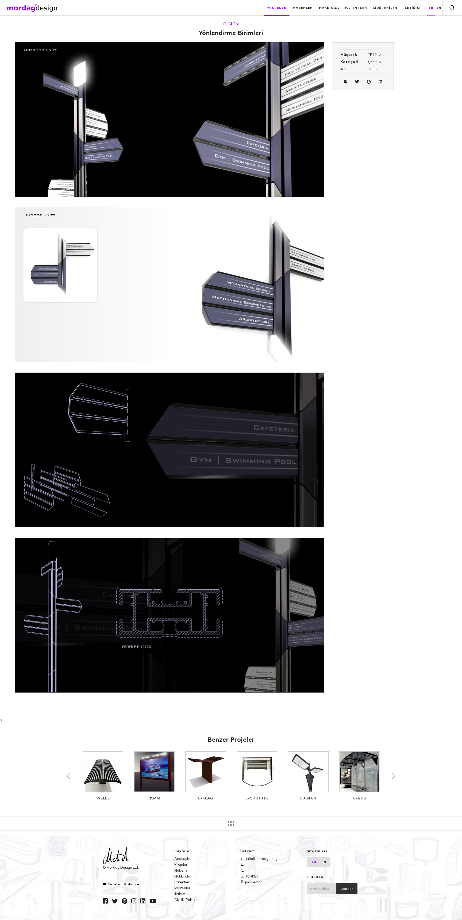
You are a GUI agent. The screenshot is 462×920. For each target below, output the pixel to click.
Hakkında (182, 876)
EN (439, 8)
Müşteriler (182, 888)
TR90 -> (374, 54)
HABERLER (303, 8)
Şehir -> (374, 62)
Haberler (181, 870)
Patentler (182, 882)
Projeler (180, 864)
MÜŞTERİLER (385, 8)
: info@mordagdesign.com (265, 858)
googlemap (253, 882)
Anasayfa (182, 858)
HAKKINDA (329, 8)
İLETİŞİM (411, 8)
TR (431, 8)
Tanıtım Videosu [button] (123, 884)
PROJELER (277, 8)
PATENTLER (356, 8)
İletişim (179, 894)
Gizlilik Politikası (187, 900)
